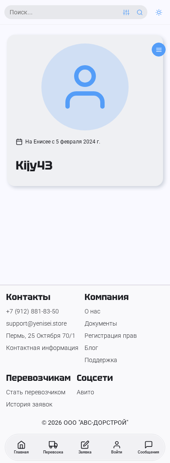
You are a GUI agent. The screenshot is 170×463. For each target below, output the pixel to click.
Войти (116, 452)
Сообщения (148, 452)
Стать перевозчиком (35, 392)
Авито (85, 392)
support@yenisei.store (36, 323)
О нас (92, 311)
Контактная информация (42, 347)
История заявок (29, 404)
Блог (91, 347)
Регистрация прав (111, 335)
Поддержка (101, 359)
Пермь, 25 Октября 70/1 (40, 335)
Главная (21, 452)
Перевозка (53, 452)
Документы (101, 323)
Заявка (85, 452)
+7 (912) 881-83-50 (32, 311)
